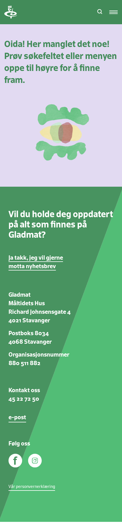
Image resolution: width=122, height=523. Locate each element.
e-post (17, 417)
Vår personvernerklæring (32, 487)
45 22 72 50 (24, 399)
